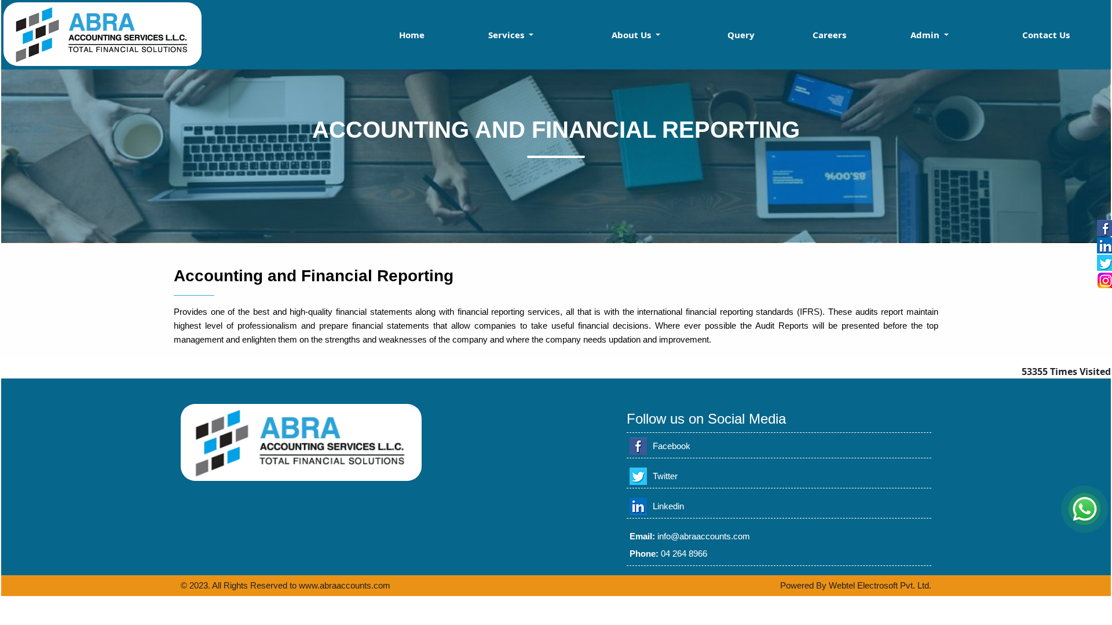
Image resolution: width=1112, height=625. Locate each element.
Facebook (671, 446)
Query (741, 35)
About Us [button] (632, 35)
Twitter (665, 476)
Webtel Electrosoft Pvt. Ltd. (880, 585)
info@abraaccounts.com (703, 536)
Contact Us (1046, 35)
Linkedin (668, 506)
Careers (829, 35)
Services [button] (507, 35)
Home (412, 35)
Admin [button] (926, 35)
